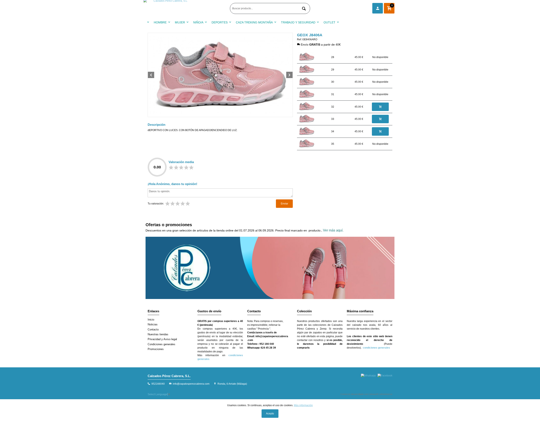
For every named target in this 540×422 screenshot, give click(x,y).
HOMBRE (160, 22)
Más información (303, 405)
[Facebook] (385, 375)
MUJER (180, 22)
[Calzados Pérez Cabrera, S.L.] (185, 8)
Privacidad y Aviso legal (162, 339)
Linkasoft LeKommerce (380, 394)
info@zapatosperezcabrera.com (191, 383)
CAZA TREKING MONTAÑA (254, 22)
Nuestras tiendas (158, 334)
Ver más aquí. (333, 230)
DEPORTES (220, 22)
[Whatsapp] (368, 375)
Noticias (153, 324)
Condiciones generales (161, 344)
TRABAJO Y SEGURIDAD (298, 22)
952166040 (158, 383)
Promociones (156, 349)
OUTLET (329, 22)
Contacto (153, 329)
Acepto (270, 413)
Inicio (151, 319)
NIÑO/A (198, 22)
